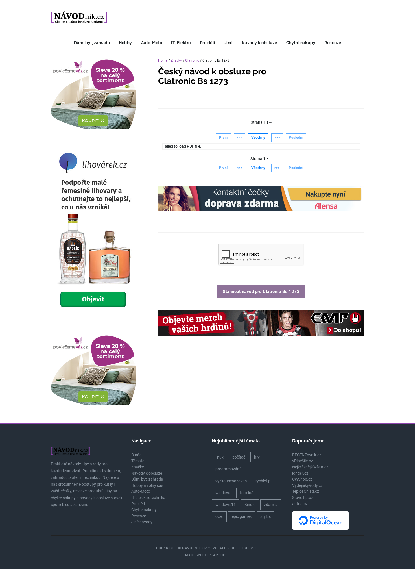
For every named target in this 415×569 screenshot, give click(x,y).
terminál (247, 492)
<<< (240, 138)
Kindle (249, 504)
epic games (242, 516)
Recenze (332, 42)
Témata (138, 461)
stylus (265, 516)
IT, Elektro (181, 42)
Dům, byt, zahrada (92, 42)
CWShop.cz (302, 479)
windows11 (225, 504)
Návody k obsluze (259, 42)
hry (257, 457)
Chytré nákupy (301, 42)
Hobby (125, 42)
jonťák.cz (300, 473)
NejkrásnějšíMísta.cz (310, 467)
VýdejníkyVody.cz (307, 485)
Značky (176, 60)
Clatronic (192, 60)
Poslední (296, 138)
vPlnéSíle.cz (302, 461)
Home (162, 60)
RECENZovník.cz (306, 455)
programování (227, 469)
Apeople (221, 555)
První (223, 138)
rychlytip (262, 481)
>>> (277, 138)
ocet (219, 516)
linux (219, 457)
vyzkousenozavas (231, 481)
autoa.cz (300, 503)
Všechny (258, 138)
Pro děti (207, 42)
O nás (136, 455)
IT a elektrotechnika (148, 497)
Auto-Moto (151, 42)
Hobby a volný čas (147, 485)
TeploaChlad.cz (305, 491)
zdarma (271, 504)
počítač (238, 457)
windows (223, 492)
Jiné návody (141, 522)
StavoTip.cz (302, 497)
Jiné (228, 42)
